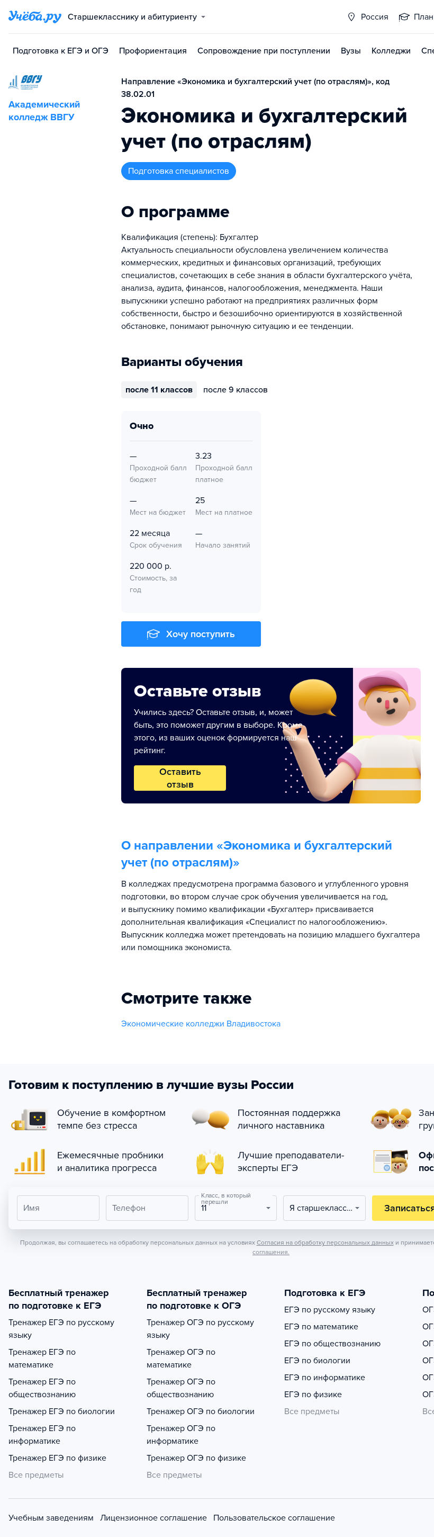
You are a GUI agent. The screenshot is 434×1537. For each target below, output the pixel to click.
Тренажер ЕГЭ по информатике (42, 1434)
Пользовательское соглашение (274, 1518)
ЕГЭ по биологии (317, 1360)
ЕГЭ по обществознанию (332, 1343)
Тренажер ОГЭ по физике (196, 1458)
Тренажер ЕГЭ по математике (42, 1358)
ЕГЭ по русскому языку (329, 1309)
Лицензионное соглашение (153, 1518)
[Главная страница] (34, 17)
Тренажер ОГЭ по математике (181, 1358)
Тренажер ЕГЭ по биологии (61, 1411)
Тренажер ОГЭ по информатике (181, 1434)
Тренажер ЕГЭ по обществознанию (42, 1388)
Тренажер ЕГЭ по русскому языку (61, 1329)
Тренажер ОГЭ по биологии (201, 1411)
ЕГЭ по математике (321, 1326)
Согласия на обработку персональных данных (325, 1242)
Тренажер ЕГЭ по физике (57, 1458)
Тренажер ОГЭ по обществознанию (181, 1388)
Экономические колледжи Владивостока (201, 1023)
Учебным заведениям (51, 1518)
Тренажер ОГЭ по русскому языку (200, 1329)
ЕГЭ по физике (313, 1394)
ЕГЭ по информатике (324, 1377)
